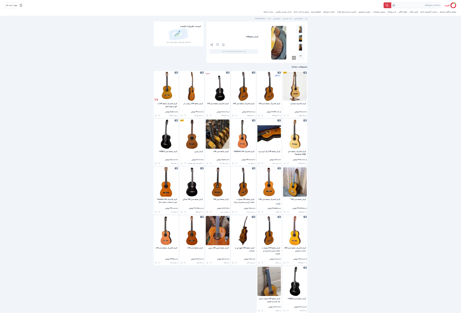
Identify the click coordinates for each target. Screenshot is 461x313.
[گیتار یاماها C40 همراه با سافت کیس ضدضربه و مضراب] (269, 230)
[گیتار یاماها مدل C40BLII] (166, 134)
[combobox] (416, 5)
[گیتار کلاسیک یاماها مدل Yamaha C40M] (295, 134)
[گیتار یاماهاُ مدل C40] (217, 182)
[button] (11, 5)
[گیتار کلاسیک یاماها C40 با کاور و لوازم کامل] (166, 86)
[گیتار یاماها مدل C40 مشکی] (192, 182)
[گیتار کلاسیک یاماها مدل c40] (166, 230)
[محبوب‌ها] (217, 44)
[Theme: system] (21, 5)
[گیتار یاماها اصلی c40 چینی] (217, 230)
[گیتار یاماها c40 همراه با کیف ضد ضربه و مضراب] (269, 281)
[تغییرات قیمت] (223, 44)
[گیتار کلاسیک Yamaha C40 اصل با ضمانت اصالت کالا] (166, 182)
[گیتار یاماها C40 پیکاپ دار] (192, 86)
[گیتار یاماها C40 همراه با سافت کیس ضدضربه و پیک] (243, 182)
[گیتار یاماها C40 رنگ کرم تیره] (269, 134)
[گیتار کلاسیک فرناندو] (295, 86)
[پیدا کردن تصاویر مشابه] (294, 58)
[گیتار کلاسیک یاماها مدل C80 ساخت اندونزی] (295, 230)
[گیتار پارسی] (192, 134)
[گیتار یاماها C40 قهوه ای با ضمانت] (243, 230)
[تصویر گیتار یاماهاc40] (300, 29)
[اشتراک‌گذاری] (211, 45)
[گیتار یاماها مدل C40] (217, 134)
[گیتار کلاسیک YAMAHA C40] (243, 134)
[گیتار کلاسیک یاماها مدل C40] (269, 86)
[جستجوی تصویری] (393, 5)
